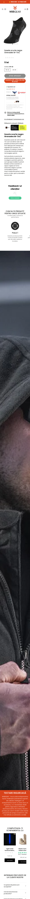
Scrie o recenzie (15, 198)
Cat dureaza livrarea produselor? (10, 893)
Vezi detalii (10, 860)
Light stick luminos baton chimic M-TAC (10, 850)
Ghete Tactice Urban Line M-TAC (23, 850)
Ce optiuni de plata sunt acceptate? (11, 886)
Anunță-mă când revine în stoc (15, 80)
